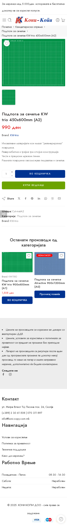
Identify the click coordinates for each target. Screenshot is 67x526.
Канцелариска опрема (29, 27)
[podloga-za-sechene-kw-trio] (33, 63)
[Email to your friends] (59, 198)
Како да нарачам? (13, 456)
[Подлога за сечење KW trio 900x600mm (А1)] (17, 262)
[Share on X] (19, 198)
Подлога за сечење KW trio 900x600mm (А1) (15, 284)
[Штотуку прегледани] (61, 519)
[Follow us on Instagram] (10, 374)
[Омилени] (7, 43)
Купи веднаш (33, 185)
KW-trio (14, 135)
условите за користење (29, 338)
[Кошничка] (63, 20)
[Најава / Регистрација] (57, 20)
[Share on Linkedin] (38, 198)
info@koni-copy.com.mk (15, 419)
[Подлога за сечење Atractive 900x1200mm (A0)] (49, 263)
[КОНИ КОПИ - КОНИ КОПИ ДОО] (33, 19)
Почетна (7, 27)
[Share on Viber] (52, 198)
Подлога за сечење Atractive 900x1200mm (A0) (49, 283)
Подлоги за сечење (13, 31)
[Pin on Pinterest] (32, 198)
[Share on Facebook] (25, 198)
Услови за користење (14, 437)
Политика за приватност (16, 443)
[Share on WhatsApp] (45, 198)
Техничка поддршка (14, 449)
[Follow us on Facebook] (3, 374)
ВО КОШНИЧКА (40, 173)
